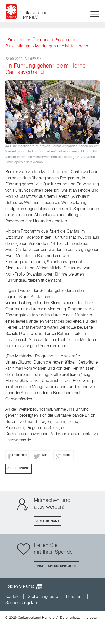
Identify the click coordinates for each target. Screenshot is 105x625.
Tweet (44, 455)
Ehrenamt (75, 597)
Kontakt (12, 597)
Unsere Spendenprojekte (56, 566)
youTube (39, 586)
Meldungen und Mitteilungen (61, 46)
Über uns (41, 40)
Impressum (91, 617)
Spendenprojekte (21, 603)
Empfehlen (19, 455)
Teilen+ (66, 455)
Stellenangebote (43, 597)
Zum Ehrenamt (47, 521)
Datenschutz (70, 617)
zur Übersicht (18, 468)
